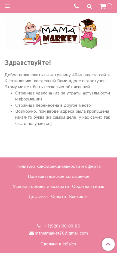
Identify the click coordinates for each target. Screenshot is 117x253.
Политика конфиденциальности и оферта (58, 166)
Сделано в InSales (58, 244)
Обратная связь (88, 187)
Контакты (78, 197)
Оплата (58, 197)
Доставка (38, 197)
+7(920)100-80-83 (61, 226)
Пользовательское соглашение (59, 176)
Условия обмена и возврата (41, 187)
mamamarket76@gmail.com (61, 233)
